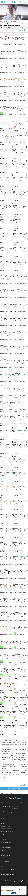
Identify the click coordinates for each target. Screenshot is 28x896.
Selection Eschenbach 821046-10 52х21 (6, 676)
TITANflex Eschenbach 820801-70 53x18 (20, 58)
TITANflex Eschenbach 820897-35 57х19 (20, 423)
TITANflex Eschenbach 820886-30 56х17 (6, 227)
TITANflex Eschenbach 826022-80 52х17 (6, 494)
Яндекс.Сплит (4, 850)
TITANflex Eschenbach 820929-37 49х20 (20, 465)
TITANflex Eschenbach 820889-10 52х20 (20, 198)
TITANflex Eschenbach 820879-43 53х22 (20, 255)
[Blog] (6, 881)
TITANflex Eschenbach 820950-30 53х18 (6, 536)
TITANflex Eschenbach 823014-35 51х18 (20, 297)
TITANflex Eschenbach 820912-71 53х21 (6, 381)
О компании (4, 864)
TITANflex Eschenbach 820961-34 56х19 (20, 100)
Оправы (3, 823)
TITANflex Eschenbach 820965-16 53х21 (6, 578)
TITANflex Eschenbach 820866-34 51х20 (6, 241)
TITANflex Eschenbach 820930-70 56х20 (20, 437)
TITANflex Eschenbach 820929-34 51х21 (20, 353)
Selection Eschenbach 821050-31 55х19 (6, 732)
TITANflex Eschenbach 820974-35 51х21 (20, 718)
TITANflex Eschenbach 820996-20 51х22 (20, 690)
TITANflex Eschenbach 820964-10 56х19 (20, 550)
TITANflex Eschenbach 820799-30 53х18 (20, 156)
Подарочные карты (6, 834)
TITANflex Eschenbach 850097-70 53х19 (20, 184)
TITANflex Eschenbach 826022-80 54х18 (20, 86)
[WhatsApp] (18, 881)
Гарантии (3, 866)
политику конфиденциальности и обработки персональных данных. (13, 889)
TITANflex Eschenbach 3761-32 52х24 (20, 114)
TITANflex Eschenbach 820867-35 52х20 (6, 212)
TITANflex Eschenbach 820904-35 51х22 (20, 325)
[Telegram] (14, 881)
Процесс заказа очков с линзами (10, 871)
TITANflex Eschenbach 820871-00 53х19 (6, 184)
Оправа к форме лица (7, 853)
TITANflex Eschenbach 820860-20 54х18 (6, 156)
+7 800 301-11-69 (5, 803)
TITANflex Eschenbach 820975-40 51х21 (6, 704)
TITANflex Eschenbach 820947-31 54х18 (6, 550)
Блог (2, 877)
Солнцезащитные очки (7, 821)
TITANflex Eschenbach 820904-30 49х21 (20, 227)
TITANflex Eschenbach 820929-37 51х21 (20, 479)
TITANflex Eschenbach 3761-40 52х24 (6, 72)
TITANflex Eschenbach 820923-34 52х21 (20, 381)
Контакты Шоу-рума (6, 828)
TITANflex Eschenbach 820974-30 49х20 (6, 662)
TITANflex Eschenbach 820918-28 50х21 (6, 367)
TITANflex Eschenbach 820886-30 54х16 (6, 255)
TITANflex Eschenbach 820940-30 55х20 (20, 508)
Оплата (3, 845)
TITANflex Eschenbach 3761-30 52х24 (20, 44)
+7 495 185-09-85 (5, 806)
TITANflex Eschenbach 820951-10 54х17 (6, 718)
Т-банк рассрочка (6, 847)
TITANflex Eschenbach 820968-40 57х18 (20, 620)
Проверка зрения (5, 855)
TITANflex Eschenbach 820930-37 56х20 (6, 423)
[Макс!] (22, 881)
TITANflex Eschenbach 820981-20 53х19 (20, 676)
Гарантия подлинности (7, 869)
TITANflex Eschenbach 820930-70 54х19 (20, 494)
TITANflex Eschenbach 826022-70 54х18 (6, 451)
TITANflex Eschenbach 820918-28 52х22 (20, 409)
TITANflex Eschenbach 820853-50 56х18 (6, 170)
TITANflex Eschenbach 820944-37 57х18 (20, 634)
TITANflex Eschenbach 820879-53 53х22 (6, 269)
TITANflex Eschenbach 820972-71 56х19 (6, 606)
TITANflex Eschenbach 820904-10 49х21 (6, 311)
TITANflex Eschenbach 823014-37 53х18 (20, 283)
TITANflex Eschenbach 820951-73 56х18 (20, 704)
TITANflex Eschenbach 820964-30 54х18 (6, 690)
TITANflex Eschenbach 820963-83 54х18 (6, 592)
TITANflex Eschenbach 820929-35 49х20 (20, 395)
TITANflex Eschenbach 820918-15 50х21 (6, 437)
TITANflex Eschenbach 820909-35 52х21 (20, 662)
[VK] (10, 881)
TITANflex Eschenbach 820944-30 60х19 (20, 522)
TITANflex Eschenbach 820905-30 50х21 (20, 648)
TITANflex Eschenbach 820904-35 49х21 (6, 325)
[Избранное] (20, 2)
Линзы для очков (5, 826)
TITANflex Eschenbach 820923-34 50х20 (6, 353)
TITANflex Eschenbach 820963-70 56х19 (20, 564)
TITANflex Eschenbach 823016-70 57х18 (6, 198)
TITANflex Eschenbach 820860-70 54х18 (20, 142)
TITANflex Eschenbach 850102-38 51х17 (20, 72)
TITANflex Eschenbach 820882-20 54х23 (6, 100)
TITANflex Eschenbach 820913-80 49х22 (20, 339)
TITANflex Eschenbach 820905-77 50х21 (20, 311)
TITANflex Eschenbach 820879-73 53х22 (6, 283)
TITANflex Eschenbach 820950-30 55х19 (6, 522)
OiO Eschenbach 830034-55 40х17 (6, 44)
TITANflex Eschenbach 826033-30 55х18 (20, 606)
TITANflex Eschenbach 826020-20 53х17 (6, 465)
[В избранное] (13, 34)
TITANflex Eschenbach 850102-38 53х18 (6, 86)
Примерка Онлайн (15, 34)
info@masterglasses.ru (11, 812)
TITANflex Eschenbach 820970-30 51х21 (6, 620)
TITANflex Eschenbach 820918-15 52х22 (20, 451)
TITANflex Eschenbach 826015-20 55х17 (6, 508)
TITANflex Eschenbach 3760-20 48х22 (6, 128)
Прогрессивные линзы (7, 831)
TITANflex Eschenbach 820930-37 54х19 (6, 409)
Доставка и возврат (6, 842)
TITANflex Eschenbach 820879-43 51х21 (20, 241)
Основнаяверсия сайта (8, 792)
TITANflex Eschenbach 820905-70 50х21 (20, 269)
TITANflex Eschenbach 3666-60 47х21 (20, 170)
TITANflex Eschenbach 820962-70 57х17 (20, 536)
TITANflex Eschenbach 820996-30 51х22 (6, 648)
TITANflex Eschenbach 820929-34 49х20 (6, 395)
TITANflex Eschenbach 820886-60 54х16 (20, 212)
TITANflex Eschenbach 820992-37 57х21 (6, 114)
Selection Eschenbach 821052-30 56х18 (20, 732)
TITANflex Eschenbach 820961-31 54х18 (20, 578)
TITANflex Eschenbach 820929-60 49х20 (20, 367)
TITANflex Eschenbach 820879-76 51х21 (6, 339)
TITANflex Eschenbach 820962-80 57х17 (6, 479)
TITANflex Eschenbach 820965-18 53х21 (20, 592)
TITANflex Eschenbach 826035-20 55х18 (6, 634)
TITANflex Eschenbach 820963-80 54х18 (6, 564)
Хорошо (13, 893)
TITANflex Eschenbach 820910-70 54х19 (6, 297)
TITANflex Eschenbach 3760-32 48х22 (20, 128)
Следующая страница (13, 788)
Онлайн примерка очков (7, 874)
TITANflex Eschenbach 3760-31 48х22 (6, 58)
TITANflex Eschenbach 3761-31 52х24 (6, 142)
